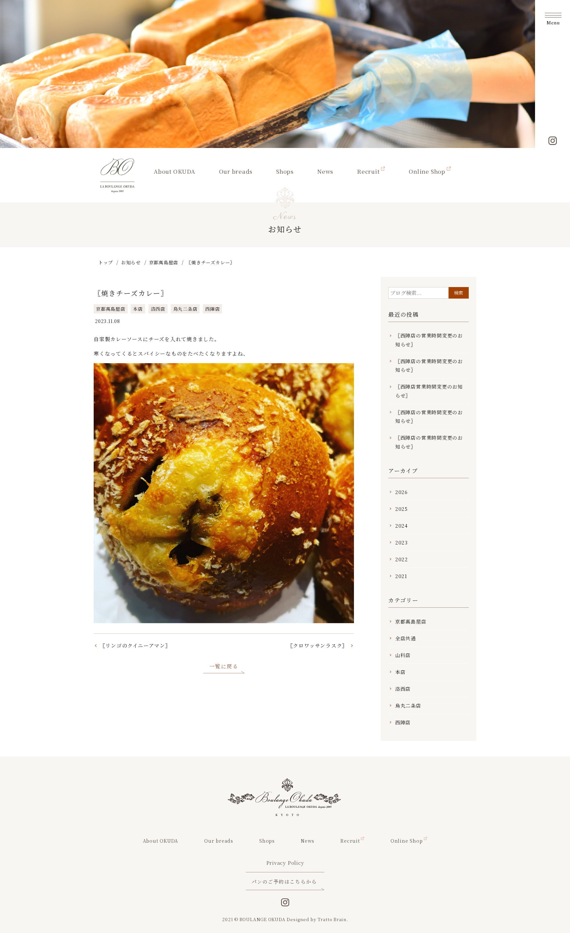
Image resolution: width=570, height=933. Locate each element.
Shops (285, 171)
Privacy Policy (285, 862)
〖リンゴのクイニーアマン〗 (135, 645)
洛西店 (158, 309)
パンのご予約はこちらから (284, 881)
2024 (401, 525)
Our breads (236, 171)
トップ (105, 262)
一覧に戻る (223, 666)
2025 (401, 508)
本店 (138, 309)
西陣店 (212, 309)
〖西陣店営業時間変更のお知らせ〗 (429, 390)
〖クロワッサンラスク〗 (318, 645)
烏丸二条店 (185, 309)
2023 (401, 542)
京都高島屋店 (163, 262)
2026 (401, 491)
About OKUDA (174, 171)
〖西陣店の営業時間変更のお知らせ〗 (429, 339)
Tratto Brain (332, 919)
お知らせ (131, 262)
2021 (401, 575)
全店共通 (405, 638)
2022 (401, 559)
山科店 (403, 655)
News (325, 171)
